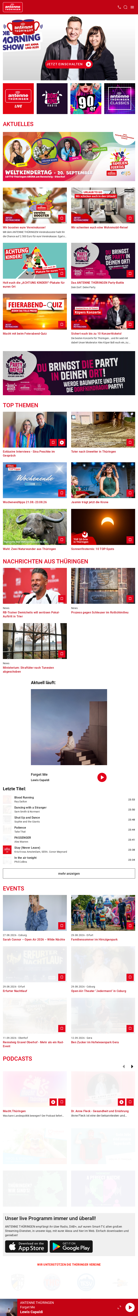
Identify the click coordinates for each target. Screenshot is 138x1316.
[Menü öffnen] (132, 7)
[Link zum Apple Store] (26, 1247)
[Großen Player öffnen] (119, 1307)
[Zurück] (123, 1066)
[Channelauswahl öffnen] (125, 7)
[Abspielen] (130, 1307)
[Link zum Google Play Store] (71, 1247)
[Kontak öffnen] (119, 7)
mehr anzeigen (69, 873)
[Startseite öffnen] (13, 7)
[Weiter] (132, 1066)
